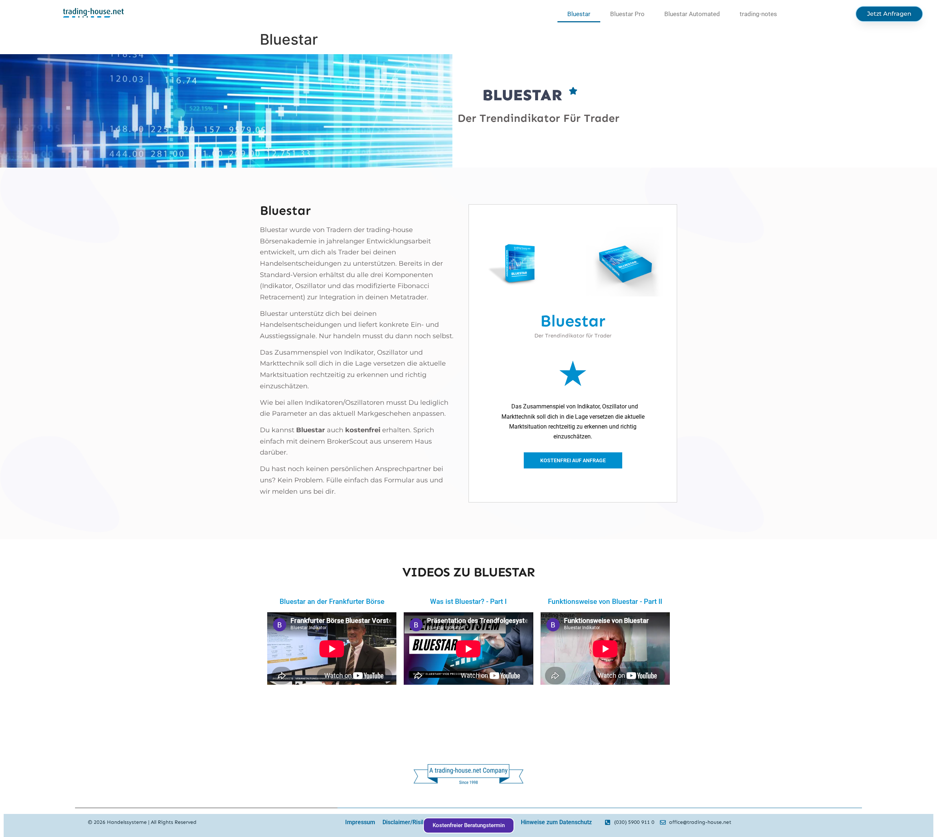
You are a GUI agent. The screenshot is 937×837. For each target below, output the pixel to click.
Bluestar (578, 14)
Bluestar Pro (627, 14)
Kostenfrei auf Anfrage (573, 460)
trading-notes (758, 14)
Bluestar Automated (692, 14)
